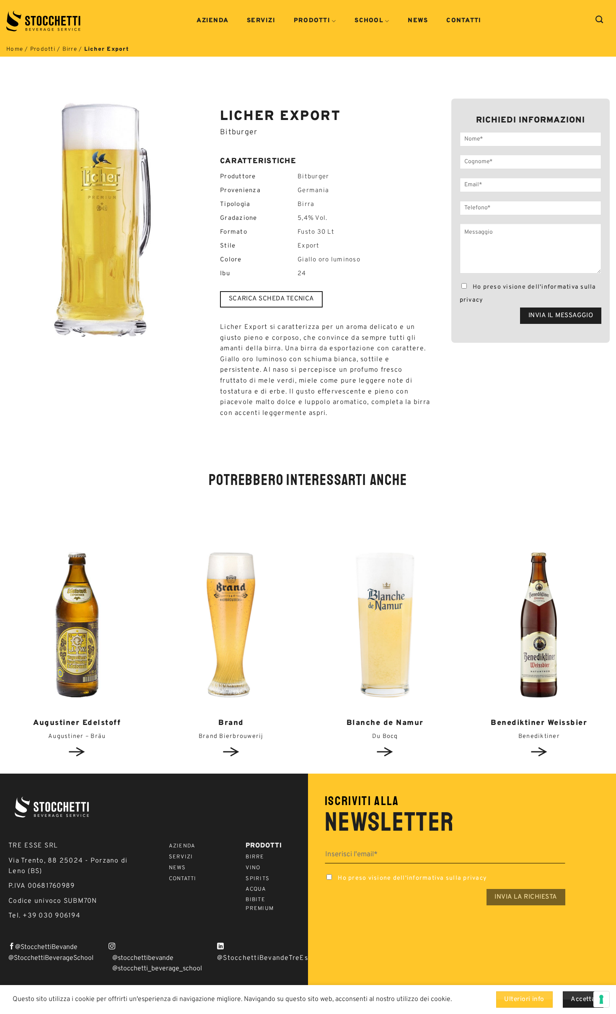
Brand (231, 723)
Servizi (261, 21)
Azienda (212, 21)
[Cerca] (599, 19)
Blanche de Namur (385, 723)
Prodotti (312, 21)
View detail (77, 751)
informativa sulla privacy (447, 878)
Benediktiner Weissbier (539, 723)
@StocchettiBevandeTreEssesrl (270, 958)
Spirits (257, 879)
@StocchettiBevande (46, 947)
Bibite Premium (260, 904)
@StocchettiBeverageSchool (50, 958)
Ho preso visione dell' (528, 293)
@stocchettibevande (142, 958)
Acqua (256, 889)
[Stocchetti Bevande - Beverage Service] (44, 20)
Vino (253, 868)
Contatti (463, 21)
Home (14, 49)
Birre (69, 49)
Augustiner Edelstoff (77, 723)
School (369, 21)
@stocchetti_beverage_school (157, 968)
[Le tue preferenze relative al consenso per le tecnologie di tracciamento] (601, 999)
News (418, 21)
